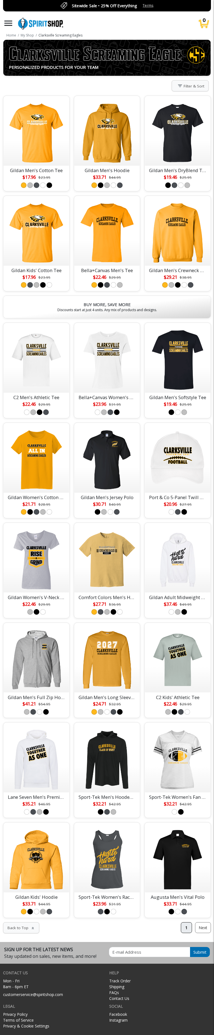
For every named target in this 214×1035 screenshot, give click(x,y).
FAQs (114, 992)
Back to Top (21, 927)
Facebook (118, 1014)
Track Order (120, 980)
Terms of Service (18, 1020)
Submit (199, 952)
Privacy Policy (15, 1014)
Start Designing (36, 155)
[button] (8, 23)
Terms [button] (148, 5)
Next (203, 927)
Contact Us (119, 998)
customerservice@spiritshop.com (33, 994)
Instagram (118, 1020)
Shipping (116, 986)
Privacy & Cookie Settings (26, 1026)
